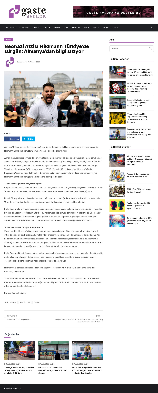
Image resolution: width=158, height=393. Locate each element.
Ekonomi (76, 28)
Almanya (13, 302)
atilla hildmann (25, 302)
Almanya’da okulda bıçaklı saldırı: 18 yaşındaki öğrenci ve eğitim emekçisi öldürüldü (19, 370)
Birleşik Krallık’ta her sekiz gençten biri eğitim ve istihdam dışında (52, 370)
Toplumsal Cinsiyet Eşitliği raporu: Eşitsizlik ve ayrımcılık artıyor (138, 206)
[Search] (150, 48)
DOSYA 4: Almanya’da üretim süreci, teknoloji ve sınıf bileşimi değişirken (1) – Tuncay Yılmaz (139, 87)
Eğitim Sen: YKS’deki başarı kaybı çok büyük (139, 190)
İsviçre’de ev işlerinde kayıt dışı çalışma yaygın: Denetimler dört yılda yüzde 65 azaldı (87, 370)
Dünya (57, 28)
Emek (66, 28)
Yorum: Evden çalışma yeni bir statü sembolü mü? (138, 175)
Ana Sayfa (11, 28)
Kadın (86, 28)
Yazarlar (24, 28)
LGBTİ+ (96, 28)
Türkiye (36, 28)
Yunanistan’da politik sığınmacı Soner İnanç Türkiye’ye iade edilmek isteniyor (137, 118)
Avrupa (46, 28)
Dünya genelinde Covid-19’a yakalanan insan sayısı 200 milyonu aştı (139, 221)
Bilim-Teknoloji (110, 28)
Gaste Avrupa (21, 62)
